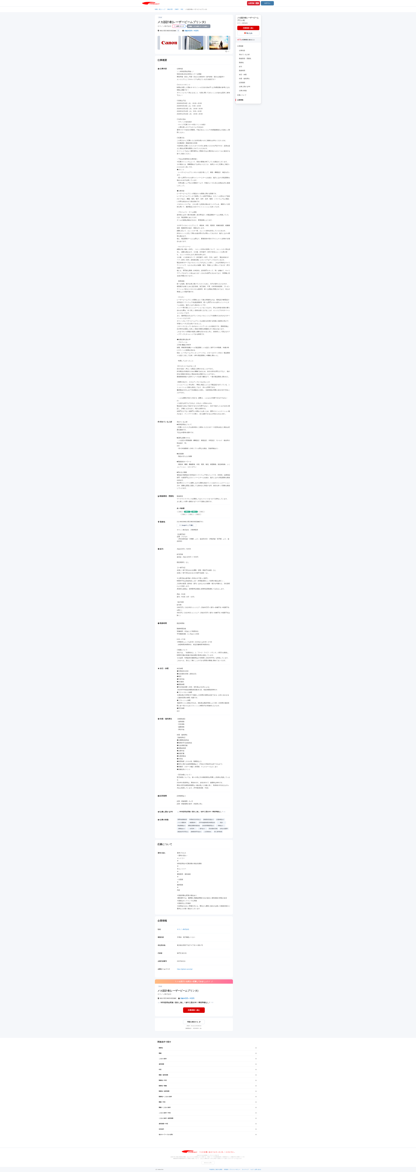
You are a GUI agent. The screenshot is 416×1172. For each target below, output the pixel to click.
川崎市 (177, 9)
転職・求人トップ (160, 9)
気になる (249, 33)
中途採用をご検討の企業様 (215, 1169)
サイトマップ (245, 1169)
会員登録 (253, 3)
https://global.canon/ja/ (185, 969)
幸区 (182, 9)
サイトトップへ (208, 1162)
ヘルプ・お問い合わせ (255, 1169)
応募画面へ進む (194, 1010)
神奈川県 (170, 9)
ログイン (267, 3)
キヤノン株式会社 (183, 929)
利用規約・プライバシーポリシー (232, 1169)
